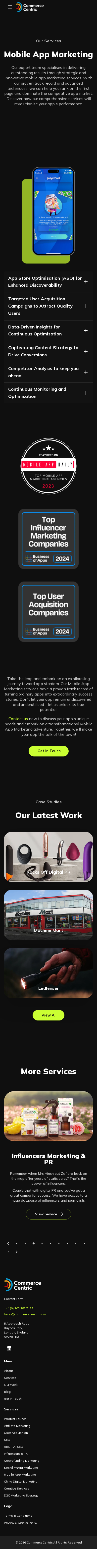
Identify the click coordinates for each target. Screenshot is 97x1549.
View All (49, 1015)
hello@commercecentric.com (25, 1314)
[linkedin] (9, 1348)
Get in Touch (49, 750)
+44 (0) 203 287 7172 (18, 1308)
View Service (46, 1214)
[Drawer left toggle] (10, 7)
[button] (48, 282)
